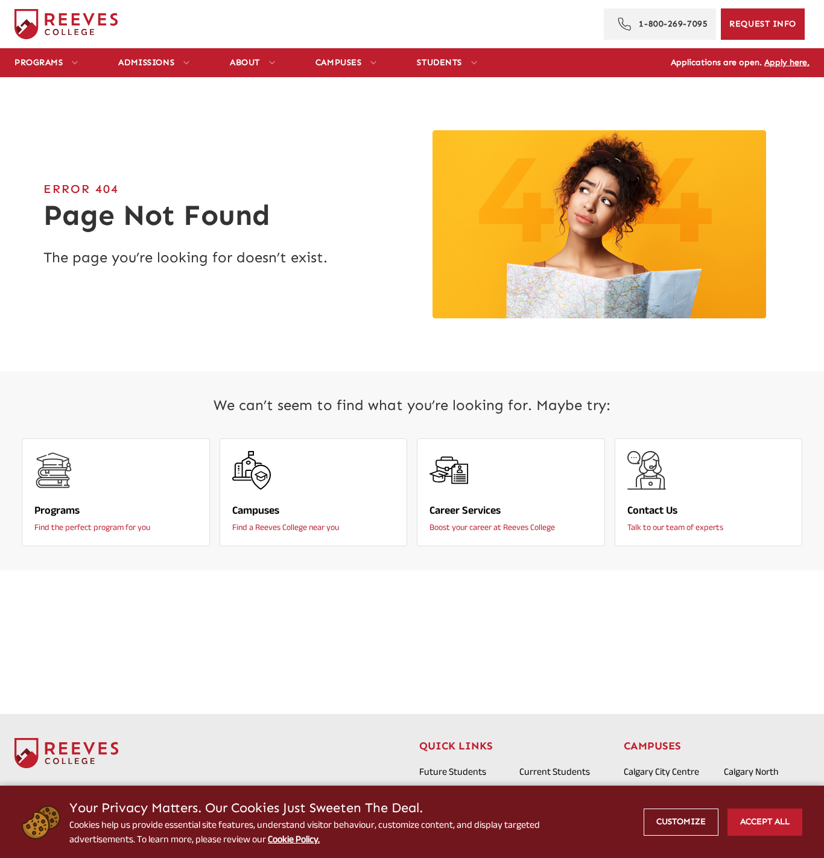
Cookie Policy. (294, 839)
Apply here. (787, 62)
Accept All (765, 821)
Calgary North (751, 771)
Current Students (554, 771)
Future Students (452, 771)
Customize (681, 821)
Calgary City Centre (661, 771)
